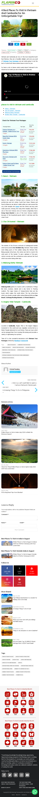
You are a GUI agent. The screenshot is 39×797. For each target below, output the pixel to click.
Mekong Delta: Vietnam (12, 112)
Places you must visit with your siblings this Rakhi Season (24, 620)
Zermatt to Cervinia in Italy (22, 668)
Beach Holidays (12, 344)
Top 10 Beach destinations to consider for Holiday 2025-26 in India (25, 599)
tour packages (6, 352)
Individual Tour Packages (8, 350)
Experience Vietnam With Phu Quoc (10, 151)
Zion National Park (7, 668)
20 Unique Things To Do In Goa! (22, 609)
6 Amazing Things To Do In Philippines (16, 390)
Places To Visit (5, 52)
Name (3, 523)
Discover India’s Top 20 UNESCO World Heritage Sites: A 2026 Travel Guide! (24, 642)
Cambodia (20, 52)
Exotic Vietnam (7, 143)
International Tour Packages (25, 350)
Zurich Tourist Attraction (22, 656)
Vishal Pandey (16, 41)
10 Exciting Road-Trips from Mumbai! (11, 492)
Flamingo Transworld (21, 341)
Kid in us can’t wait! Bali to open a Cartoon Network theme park (24, 383)
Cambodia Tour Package (24, 344)
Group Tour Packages (18, 347)
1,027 (19, 570)
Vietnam (27, 52)
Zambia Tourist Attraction (23, 672)
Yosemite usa (19, 675)
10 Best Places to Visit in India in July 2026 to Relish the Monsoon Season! (17, 433)
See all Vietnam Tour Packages (11, 171)
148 (19, 583)
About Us (18, 794)
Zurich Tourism (6, 659)
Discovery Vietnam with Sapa (10, 158)
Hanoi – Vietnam (10, 108)
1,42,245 (7, 572)
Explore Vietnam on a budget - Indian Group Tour (11, 130)
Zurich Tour (15, 659)
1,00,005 (7, 583)
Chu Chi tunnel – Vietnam (12, 110)
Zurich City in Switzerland (9, 662)
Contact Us (24, 794)
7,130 (31, 572)
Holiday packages (30, 347)
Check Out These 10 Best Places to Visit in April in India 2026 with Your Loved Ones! (18, 468)
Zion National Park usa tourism (10, 665)
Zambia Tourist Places (8, 672)
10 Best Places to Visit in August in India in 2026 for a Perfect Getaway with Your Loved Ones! (25, 543)
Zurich (20, 662)
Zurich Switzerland (26, 659)
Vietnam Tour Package (8, 357)
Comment (5, 514)
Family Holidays (6, 347)
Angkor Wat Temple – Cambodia (15, 114)
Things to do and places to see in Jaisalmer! (25, 630)
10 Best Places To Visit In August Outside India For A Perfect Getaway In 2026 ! (24, 555)
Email (22, 523)
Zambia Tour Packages (8, 675)
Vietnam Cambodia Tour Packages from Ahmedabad (15, 355)
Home (13, 794)
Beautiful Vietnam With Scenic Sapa (10, 137)
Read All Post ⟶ (15, 372)
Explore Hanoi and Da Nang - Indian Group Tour (11, 164)
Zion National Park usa (27, 665)
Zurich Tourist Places (7, 656)
